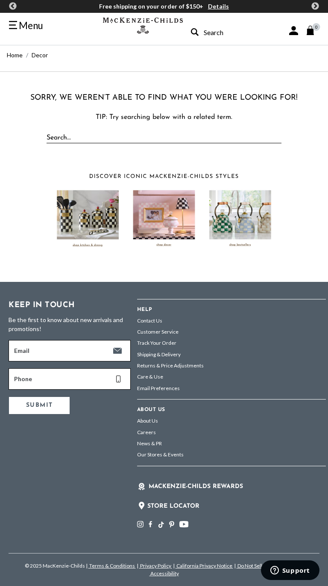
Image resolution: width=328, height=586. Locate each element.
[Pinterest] (171, 524)
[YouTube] (183, 524)
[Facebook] (150, 524)
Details (218, 6)
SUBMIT (39, 405)
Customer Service (158, 332)
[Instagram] (140, 524)
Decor (40, 55)
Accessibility (164, 573)
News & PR (149, 443)
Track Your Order (156, 343)
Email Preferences (158, 388)
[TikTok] (160, 525)
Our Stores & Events (160, 454)
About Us (147, 420)
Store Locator (173, 506)
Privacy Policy (155, 565)
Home (15, 55)
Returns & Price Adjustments (170, 365)
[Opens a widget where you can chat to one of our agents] (290, 571)
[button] (293, 30)
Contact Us (149, 320)
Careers (146, 432)
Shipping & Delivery (159, 354)
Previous (13, 6)
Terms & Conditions (112, 565)
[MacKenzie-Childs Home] (143, 24)
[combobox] (219, 32)
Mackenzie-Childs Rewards (196, 486)
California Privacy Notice (204, 565)
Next (315, 6)
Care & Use (150, 376)
